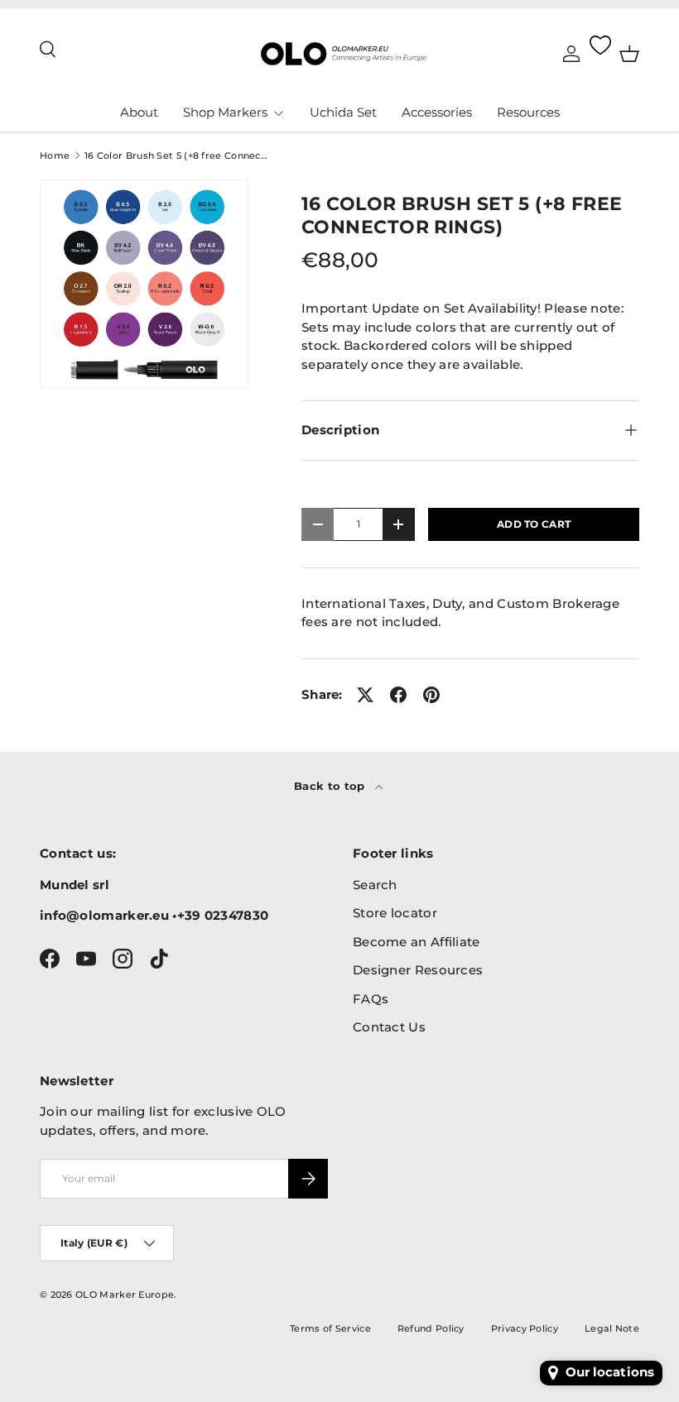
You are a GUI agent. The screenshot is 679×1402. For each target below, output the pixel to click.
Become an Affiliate (416, 942)
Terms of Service (330, 1328)
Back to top (331, 785)
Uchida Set (343, 112)
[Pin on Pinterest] (431, 694)
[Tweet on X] (365, 694)
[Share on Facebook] (398, 694)
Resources (528, 112)
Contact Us (389, 1027)
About (139, 112)
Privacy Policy (524, 1328)
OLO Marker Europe (124, 1294)
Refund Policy (431, 1328)
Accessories (437, 112)
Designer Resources (418, 970)
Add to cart (534, 524)
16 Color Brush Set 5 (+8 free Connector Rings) (177, 155)
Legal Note (612, 1328)
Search (375, 884)
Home (55, 155)
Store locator (395, 913)
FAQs (370, 999)
